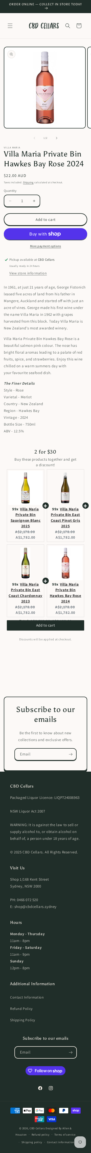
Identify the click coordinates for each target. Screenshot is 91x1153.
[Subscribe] (70, 754)
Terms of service (65, 1134)
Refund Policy (21, 1008)
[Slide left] (34, 138)
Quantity (10, 191)
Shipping (28, 182)
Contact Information (27, 997)
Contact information (60, 1142)
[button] (10, 25)
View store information (28, 273)
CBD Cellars (37, 1128)
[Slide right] (56, 138)
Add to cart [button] (45, 628)
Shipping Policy (22, 1020)
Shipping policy (31, 1142)
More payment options (45, 246)
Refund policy (41, 1134)
